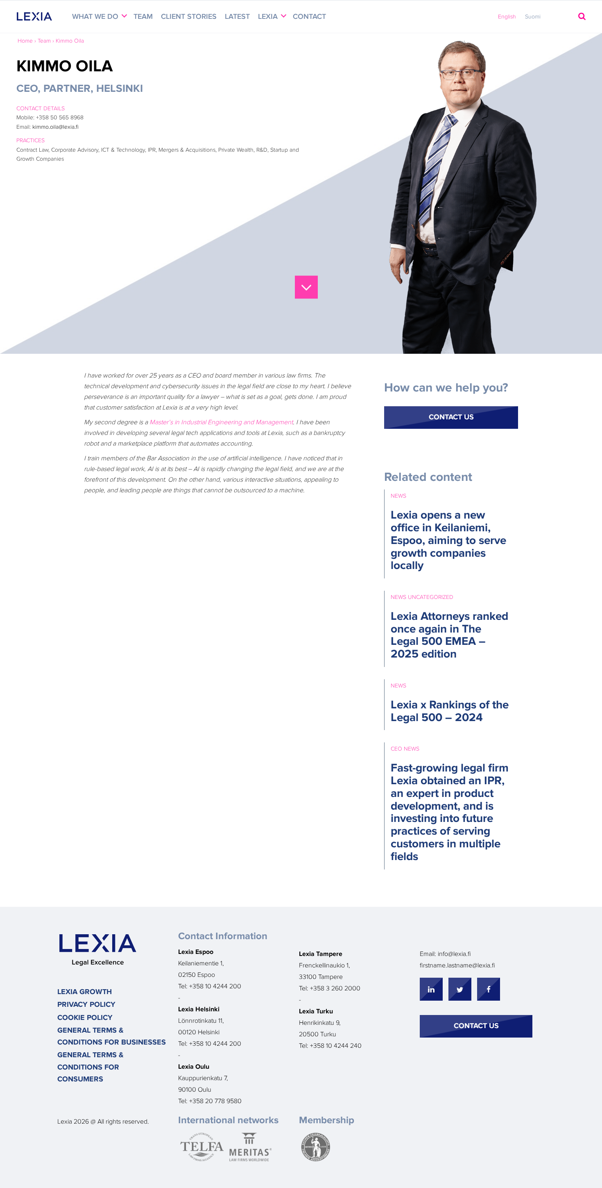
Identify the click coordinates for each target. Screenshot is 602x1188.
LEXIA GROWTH (84, 992)
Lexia (269, 16)
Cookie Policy (85, 1018)
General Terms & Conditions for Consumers (90, 1067)
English (507, 17)
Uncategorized (430, 597)
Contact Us (451, 417)
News (398, 496)
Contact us (476, 1026)
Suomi (533, 17)
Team (143, 16)
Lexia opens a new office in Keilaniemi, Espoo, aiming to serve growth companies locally (448, 540)
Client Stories (189, 16)
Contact (309, 16)
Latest (237, 16)
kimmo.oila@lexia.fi (55, 127)
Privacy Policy (86, 1004)
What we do (96, 16)
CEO (396, 749)
